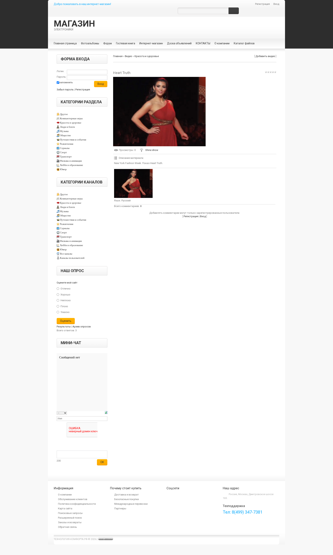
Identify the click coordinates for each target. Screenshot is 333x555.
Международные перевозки (131, 503)
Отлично (66, 288)
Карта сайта (65, 508)
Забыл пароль (65, 89)
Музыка (64, 131)
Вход (276, 4)
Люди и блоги (67, 126)
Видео (128, 56)
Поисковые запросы (70, 513)
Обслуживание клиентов (72, 499)
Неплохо (66, 300)
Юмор (63, 169)
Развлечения (66, 143)
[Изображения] (133, 183)
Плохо (64, 306)
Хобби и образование (71, 165)
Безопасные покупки (126, 499)
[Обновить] (106, 412)
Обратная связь (67, 527)
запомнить (66, 82)
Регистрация (262, 4)
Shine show (151, 150)
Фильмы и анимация (71, 160)
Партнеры (120, 508)
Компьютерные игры (71, 118)
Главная (118, 56)
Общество (65, 135)
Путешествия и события (73, 139)
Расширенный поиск (70, 517)
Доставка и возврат (126, 494)
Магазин (74, 25)
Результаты (64, 326)
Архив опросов (81, 326)
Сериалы (65, 148)
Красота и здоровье (70, 122)
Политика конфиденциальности (77, 503)
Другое (64, 114)
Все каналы (66, 253)
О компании (65, 494)
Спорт (63, 152)
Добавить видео (265, 56)
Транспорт (66, 156)
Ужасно (65, 312)
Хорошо (65, 294)
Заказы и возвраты (70, 522)
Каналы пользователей (72, 257)
